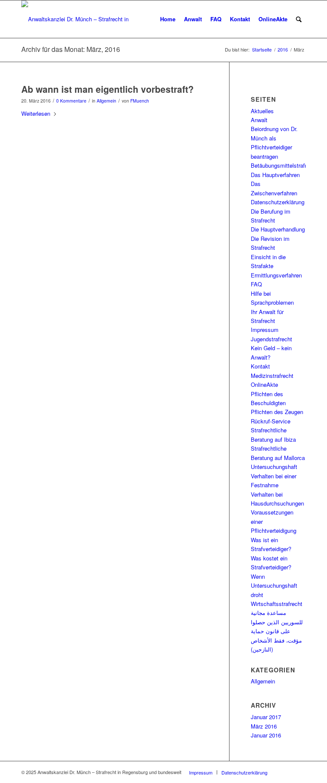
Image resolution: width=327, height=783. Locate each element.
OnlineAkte (264, 384)
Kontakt (260, 366)
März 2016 (264, 726)
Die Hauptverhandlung (278, 229)
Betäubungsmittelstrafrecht (284, 165)
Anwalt (259, 120)
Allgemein (106, 100)
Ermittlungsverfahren (276, 275)
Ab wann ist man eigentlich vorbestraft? (107, 89)
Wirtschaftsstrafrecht (276, 604)
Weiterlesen (35, 113)
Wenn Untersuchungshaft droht (274, 585)
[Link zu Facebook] (286, 772)
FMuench (139, 100)
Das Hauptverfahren (275, 175)
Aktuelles (262, 111)
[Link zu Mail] (299, 772)
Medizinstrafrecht (272, 375)
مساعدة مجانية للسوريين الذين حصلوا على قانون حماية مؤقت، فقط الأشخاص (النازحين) (277, 631)
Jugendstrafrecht (271, 339)
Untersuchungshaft (274, 467)
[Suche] (299, 19)
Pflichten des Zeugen (277, 412)
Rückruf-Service (270, 421)
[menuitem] (168, 19)
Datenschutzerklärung (277, 202)
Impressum (264, 330)
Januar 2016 (266, 735)
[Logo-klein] (77, 19)
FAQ (256, 284)
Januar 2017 (266, 717)
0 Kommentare (71, 100)
